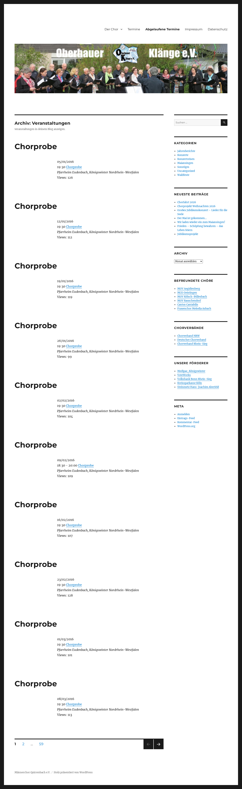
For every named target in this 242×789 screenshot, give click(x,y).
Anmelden (183, 414)
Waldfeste (183, 175)
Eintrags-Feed (186, 418)
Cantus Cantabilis (187, 304)
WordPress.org (186, 426)
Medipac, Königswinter (191, 371)
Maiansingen (185, 163)
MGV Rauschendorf (189, 300)
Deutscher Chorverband (191, 339)
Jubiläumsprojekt (187, 234)
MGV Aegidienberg (188, 288)
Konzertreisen (186, 159)
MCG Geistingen (187, 292)
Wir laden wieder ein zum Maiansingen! (201, 222)
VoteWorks (184, 375)
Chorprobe (36, 146)
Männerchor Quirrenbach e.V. (32, 772)
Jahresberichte (186, 151)
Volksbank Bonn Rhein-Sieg (194, 379)
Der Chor (111, 29)
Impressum (193, 29)
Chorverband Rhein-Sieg (192, 343)
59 (42, 744)
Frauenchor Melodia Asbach (194, 308)
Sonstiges (183, 167)
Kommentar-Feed (188, 422)
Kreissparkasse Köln (189, 383)
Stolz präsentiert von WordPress (73, 772)
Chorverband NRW (188, 335)
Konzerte (182, 155)
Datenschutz (217, 29)
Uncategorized (186, 171)
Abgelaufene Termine (162, 29)
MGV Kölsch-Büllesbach (192, 296)
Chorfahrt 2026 (186, 202)
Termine (134, 29)
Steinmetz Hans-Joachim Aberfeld (198, 387)
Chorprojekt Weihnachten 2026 (196, 206)
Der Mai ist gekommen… (192, 218)
